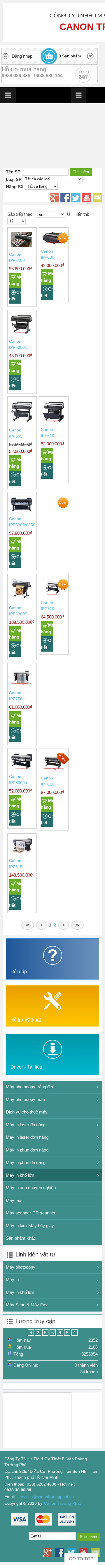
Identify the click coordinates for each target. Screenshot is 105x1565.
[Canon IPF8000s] (21, 768)
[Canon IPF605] (21, 421)
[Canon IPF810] (53, 769)
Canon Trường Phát (62, 1503)
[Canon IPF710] (53, 594)
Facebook (65, 197)
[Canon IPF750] (21, 684)
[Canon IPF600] (53, 242)
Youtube (86, 197)
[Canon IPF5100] (21, 245)
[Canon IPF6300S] (21, 599)
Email (97, 197)
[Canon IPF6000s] (21, 332)
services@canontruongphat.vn (46, 1497)
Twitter (75, 197)
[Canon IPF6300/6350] (21, 510)
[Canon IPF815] (21, 852)
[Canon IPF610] (53, 420)
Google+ (54, 197)
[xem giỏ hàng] (49, 56)
